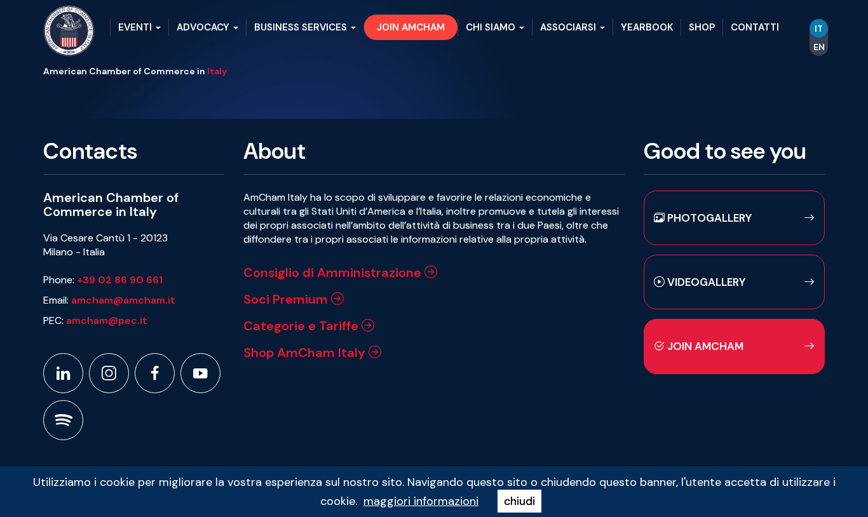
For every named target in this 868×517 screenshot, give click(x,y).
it (819, 28)
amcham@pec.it (106, 320)
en (819, 47)
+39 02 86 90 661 (120, 279)
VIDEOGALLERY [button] (705, 282)
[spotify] (63, 420)
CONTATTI (755, 27)
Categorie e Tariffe (302, 326)
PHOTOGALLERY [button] (708, 218)
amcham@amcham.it (123, 300)
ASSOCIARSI (569, 27)
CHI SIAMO (492, 27)
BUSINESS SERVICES (301, 27)
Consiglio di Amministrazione (333, 272)
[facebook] (155, 373)
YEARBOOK (647, 27)
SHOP (702, 27)
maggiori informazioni (420, 501)
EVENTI (136, 27)
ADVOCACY (204, 27)
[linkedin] (63, 373)
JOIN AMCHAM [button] (411, 27)
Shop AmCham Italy (306, 352)
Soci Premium (287, 299)
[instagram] (109, 373)
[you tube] (200, 373)
